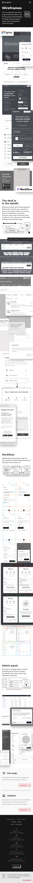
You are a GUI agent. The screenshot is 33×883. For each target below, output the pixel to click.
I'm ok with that (27, 880)
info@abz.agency (11, 819)
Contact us (16, 866)
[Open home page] (7, 2)
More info (17, 877)
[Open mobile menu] (30, 2)
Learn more (23, 809)
